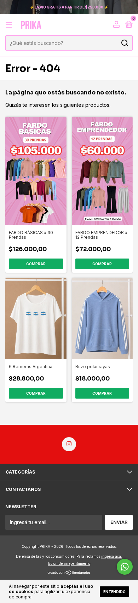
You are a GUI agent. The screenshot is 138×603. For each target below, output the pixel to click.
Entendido (114, 592)
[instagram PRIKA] (69, 444)
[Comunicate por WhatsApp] (125, 567)
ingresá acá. (111, 556)
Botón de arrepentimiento (69, 563)
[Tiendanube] (69, 573)
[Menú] (10, 25)
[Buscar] (124, 43)
